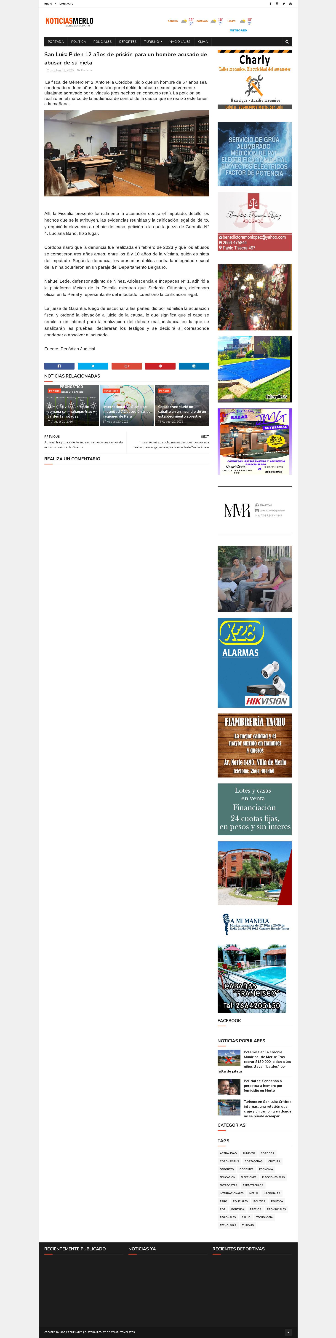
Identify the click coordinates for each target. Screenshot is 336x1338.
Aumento (249, 1153)
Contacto (66, 3)
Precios (255, 1209)
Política (277, 1201)
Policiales (102, 42)
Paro (223, 1201)
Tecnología (228, 1225)
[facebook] (270, 3)
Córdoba (267, 1153)
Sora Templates (71, 1332)
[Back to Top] (288, 1332)
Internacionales (232, 1193)
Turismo (151, 42)
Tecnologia (264, 1217)
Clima (203, 42)
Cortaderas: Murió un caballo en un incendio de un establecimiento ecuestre (182, 412)
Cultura (274, 1161)
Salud (246, 1217)
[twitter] (284, 3)
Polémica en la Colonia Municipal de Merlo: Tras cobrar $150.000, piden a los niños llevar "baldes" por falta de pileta (254, 1062)
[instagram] (277, 3)
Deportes (128, 42)
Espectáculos (253, 1185)
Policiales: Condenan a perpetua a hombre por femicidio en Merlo (263, 1086)
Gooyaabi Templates (121, 1332)
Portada (56, 42)
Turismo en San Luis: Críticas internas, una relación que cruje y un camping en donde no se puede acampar (267, 1108)
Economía (266, 1169)
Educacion (227, 1177)
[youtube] (290, 3)
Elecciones (248, 1177)
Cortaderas (254, 1161)
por (223, 1209)
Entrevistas (228, 1185)
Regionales (228, 1217)
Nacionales (180, 42)
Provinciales (276, 1209)
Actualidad (111, 391)
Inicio (48, 3)
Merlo (253, 1193)
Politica (78, 42)
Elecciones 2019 (273, 1177)
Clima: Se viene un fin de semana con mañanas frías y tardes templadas (71, 412)
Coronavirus (229, 1161)
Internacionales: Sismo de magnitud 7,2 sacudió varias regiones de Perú (126, 412)
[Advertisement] (84, 1290)
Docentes (246, 1169)
